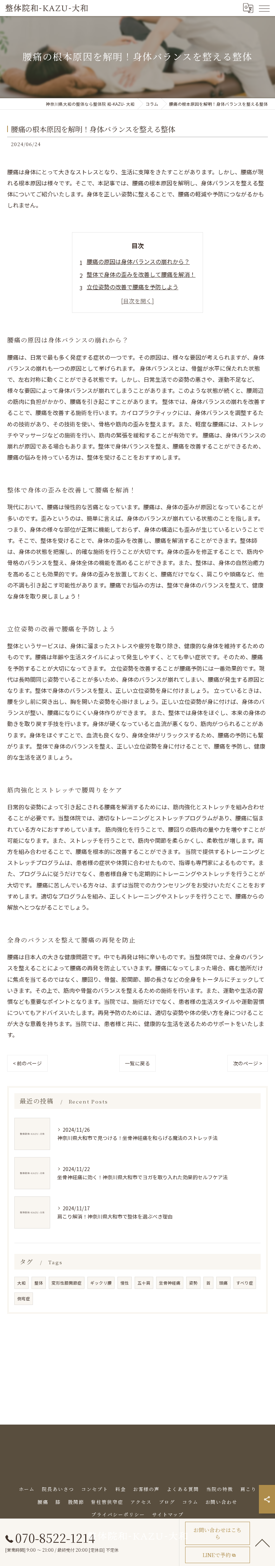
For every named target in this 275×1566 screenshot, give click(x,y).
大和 (21, 1283)
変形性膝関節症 (67, 1283)
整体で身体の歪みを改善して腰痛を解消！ (141, 274)
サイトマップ (168, 1514)
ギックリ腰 (101, 1283)
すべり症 (244, 1283)
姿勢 (193, 1283)
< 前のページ (27, 1063)
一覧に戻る (137, 1063)
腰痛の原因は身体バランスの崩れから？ (138, 261)
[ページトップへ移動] (262, 1542)
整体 (38, 1283)
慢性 (124, 1283)
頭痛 (223, 1283)
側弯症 (23, 1298)
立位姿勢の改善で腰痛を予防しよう (132, 286)
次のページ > (247, 1063)
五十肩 (144, 1283)
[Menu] (264, 8)
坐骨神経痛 (169, 1283)
